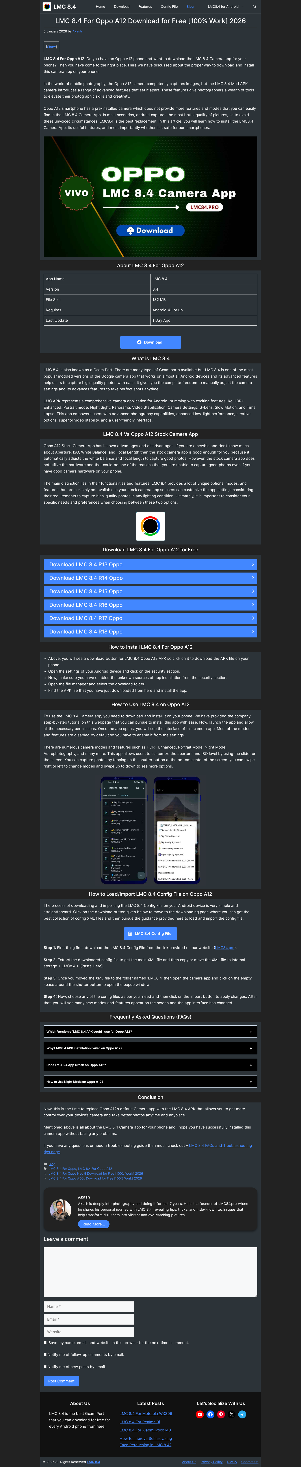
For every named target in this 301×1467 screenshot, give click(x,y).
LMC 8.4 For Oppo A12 (95, 1168)
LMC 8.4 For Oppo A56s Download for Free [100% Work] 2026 (95, 1178)
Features (145, 6)
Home (100, 6)
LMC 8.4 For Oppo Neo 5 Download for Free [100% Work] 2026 (96, 1173)
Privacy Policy (212, 1462)
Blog (190, 6)
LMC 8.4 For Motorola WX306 (146, 1413)
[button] (255, 6)
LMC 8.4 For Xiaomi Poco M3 (145, 1430)
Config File (169, 6)
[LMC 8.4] (47, 6)
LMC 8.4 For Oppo (62, 1168)
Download (122, 6)
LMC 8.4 (65, 6)
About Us (189, 1462)
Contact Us (249, 1462)
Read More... (93, 1224)
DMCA (232, 1462)
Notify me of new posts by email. (77, 1367)
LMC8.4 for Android (223, 6)
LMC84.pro (224, 947)
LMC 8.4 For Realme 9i (140, 1422)
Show (51, 47)
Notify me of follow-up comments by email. (86, 1354)
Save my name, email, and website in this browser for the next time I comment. (118, 1342)
